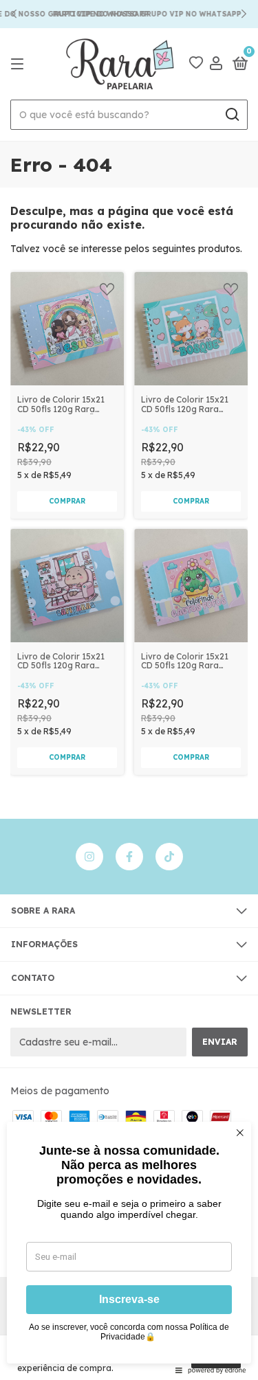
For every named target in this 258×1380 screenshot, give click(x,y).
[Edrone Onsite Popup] (129, 690)
